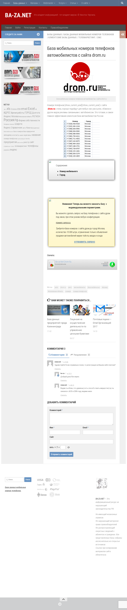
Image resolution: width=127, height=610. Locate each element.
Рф (16, 120)
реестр (26, 142)
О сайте (84, 3)
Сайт (52, 437)
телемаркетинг (21, 146)
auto (56, 287)
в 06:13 (71, 385)
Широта (18, 123)
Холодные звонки (9, 124)
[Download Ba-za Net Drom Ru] (51, 267)
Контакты (43, 27)
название (36, 134)
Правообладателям (59, 27)
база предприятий (29, 131)
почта (27, 139)
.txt (4, 109)
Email (86, 427)
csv (19, 108)
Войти (17, 27)
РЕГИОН (36, 116)
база (28, 127)
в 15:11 (69, 373)
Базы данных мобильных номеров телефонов (89, 34)
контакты (15, 135)
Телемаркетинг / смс (89, 37)
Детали (105, 265)
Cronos (14, 109)
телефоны (33, 145)
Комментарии (59, 354)
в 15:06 (66, 362)
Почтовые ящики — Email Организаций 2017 (102, 323)
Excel (31, 109)
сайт (32, 142)
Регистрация (29, 27)
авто (70, 287)
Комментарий (56, 410)
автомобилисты (79, 287)
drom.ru (63, 287)
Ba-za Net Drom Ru (63, 261)
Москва (105, 287)
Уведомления (81, 354)
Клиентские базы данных (62, 37)
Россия (9, 120)
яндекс (13, 149)
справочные (7, 146)
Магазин (34, 3)
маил (21, 135)
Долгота (36, 112)
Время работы (17, 112)
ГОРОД (28, 112)
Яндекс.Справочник (13, 127)
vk (36, 109)
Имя (52, 427)
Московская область (55, 291)
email (24, 109)
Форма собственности (29, 120)
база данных (35, 128)
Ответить (58, 369)
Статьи (73, 3)
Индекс (7, 116)
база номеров (18, 131)
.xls (8, 109)
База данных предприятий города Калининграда (57, 323)
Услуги (62, 3)
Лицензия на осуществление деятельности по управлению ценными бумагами (79, 326)
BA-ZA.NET (18, 15)
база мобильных (94, 287)
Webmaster (48, 3)
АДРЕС (7, 112)
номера (68, 291)
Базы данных (19, 3)
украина (7, 150)
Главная (6, 3)
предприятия (10, 142)
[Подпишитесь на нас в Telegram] (38, 34)
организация (21, 139)
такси (12, 146)
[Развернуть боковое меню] (123, 34)
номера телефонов (80, 291)
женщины (8, 135)
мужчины (27, 135)
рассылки (20, 142)
